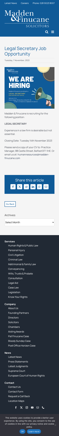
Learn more (34, 431)
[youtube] (32, 407)
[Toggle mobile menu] (52, 31)
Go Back (10, 204)
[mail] (37, 407)
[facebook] (16, 407)
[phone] (43, 407)
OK (22, 431)
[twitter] (21, 407)
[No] (55, 425)
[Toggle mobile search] (46, 31)
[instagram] (27, 407)
